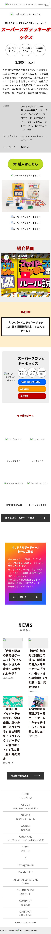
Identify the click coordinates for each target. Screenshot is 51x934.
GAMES (25, 816)
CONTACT (25, 913)
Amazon (24, 388)
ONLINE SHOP (25, 891)
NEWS (25, 848)
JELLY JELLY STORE (30, 381)
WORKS (25, 827)
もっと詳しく (19, 597)
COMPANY (25, 902)
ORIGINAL (26, 838)
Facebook (24, 872)
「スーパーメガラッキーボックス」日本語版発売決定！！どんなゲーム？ (25, 326)
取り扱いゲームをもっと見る (19, 518)
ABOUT (25, 806)
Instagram (24, 865)
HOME (25, 795)
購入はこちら (28, 163)
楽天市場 (24, 395)
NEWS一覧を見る (20, 775)
